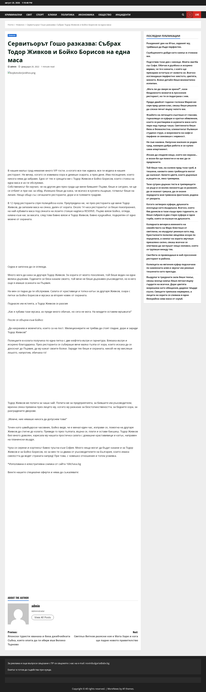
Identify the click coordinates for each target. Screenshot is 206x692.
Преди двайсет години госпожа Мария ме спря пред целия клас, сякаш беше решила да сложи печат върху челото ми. (171, 105)
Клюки (52, 14)
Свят (29, 14)
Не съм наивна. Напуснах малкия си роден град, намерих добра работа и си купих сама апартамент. (171, 145)
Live (197, 14)
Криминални (13, 14)
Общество (104, 14)
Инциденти (123, 14)
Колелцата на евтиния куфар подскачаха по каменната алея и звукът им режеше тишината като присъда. (170, 267)
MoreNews (113, 688)
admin (13, 66)
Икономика (86, 14)
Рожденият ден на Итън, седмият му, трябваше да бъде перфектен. (168, 44)
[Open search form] (183, 14)
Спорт (40, 14)
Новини (12, 35)
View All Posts (42, 617)
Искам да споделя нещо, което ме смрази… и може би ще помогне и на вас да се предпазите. (171, 158)
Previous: (39, 638)
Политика (67, 14)
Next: (106, 636)
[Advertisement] (73, 144)
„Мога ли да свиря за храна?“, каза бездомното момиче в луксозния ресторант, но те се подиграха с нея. (167, 92)
